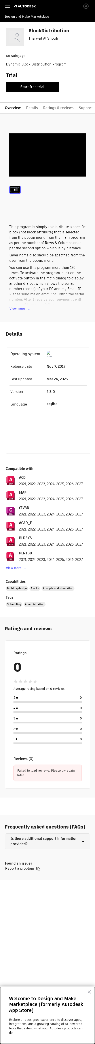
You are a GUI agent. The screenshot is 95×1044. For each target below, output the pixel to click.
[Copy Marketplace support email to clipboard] (38, 868)
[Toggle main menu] (7, 5)
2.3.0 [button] (51, 391)
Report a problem (19, 868)
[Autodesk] (25, 6)
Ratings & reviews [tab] (58, 107)
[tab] (15, 195)
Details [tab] (32, 107)
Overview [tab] (13, 107)
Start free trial (32, 86)
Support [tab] (86, 107)
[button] (47, 841)
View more (17, 308)
